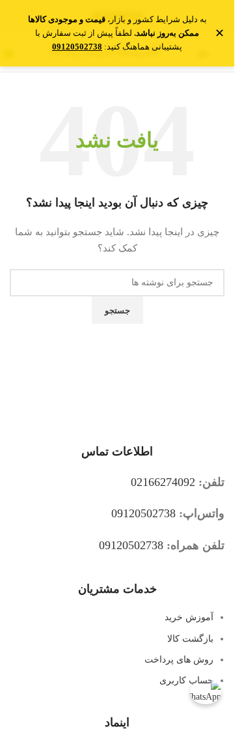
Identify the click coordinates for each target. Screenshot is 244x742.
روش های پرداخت (178, 659)
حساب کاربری (186, 680)
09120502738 (143, 513)
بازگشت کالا (190, 639)
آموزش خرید (189, 617)
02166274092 (163, 482)
